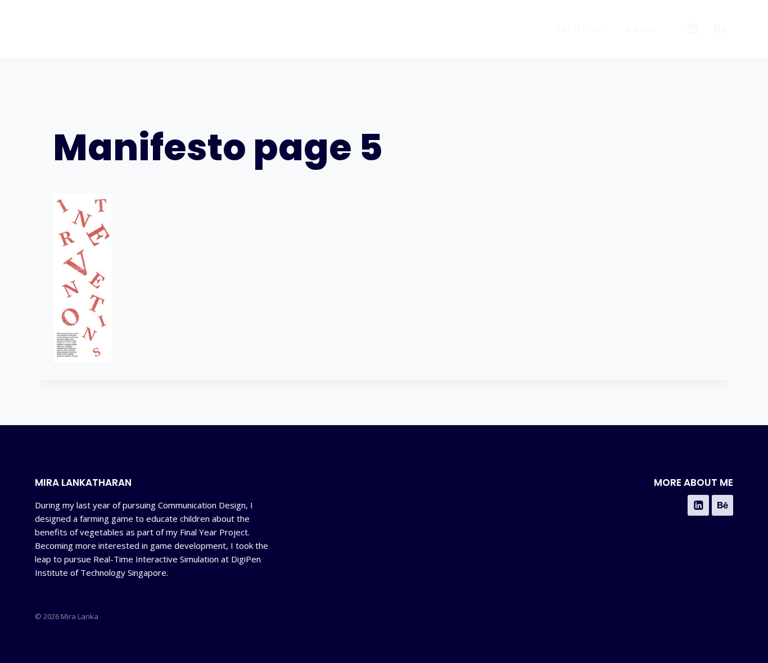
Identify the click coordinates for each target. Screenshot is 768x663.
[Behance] (720, 29)
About (642, 29)
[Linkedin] (692, 29)
